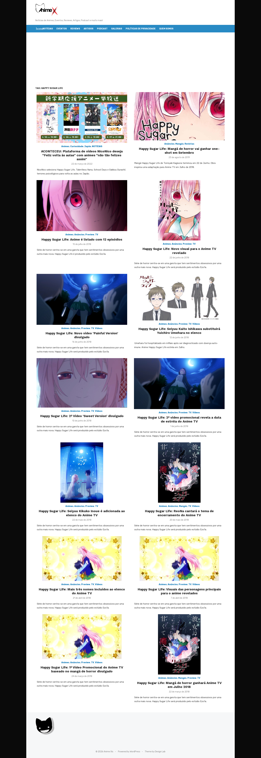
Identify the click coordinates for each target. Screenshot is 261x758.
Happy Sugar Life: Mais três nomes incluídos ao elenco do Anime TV (82, 591)
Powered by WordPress (129, 751)
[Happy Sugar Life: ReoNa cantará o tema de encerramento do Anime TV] (179, 472)
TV (96, 234)
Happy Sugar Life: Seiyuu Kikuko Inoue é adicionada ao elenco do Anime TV (82, 513)
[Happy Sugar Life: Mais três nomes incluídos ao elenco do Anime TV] (82, 558)
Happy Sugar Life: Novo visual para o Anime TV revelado (179, 251)
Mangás (179, 144)
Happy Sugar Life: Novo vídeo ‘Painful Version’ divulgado (81, 335)
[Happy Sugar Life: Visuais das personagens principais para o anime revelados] (179, 558)
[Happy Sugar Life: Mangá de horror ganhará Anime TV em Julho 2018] (179, 644)
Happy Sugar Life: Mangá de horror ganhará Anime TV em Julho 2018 (179, 685)
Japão (87, 146)
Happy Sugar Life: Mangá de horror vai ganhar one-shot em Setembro (179, 150)
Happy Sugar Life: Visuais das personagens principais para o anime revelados (179, 591)
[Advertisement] (130, 59)
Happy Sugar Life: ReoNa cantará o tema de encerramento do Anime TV (179, 513)
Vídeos (98, 328)
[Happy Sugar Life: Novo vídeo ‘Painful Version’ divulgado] (82, 299)
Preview (89, 234)
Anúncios (169, 144)
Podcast (102, 28)
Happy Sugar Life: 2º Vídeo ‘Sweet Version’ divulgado (82, 416)
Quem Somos (166, 28)
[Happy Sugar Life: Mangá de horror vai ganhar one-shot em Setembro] (179, 116)
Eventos (61, 28)
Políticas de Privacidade (141, 28)
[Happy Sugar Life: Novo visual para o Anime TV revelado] (179, 210)
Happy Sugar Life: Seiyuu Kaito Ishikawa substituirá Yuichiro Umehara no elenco (179, 331)
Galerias (116, 28)
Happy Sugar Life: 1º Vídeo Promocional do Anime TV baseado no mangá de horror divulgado (81, 669)
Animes (65, 146)
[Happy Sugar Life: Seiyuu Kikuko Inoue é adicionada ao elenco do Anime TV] (81, 472)
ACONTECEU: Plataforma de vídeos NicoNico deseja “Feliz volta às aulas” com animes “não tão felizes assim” (82, 155)
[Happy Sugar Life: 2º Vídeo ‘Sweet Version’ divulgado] (82, 383)
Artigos (88, 28)
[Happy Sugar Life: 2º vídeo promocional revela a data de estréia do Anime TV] (179, 383)
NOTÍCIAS (97, 146)
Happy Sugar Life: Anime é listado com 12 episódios (81, 239)
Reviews (75, 28)
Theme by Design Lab (155, 751)
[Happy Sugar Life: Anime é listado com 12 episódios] (82, 205)
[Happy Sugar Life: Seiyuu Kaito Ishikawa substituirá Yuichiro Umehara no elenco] (179, 297)
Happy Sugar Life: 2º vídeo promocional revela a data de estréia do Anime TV (179, 419)
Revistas (189, 144)
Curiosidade (76, 146)
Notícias (48, 28)
